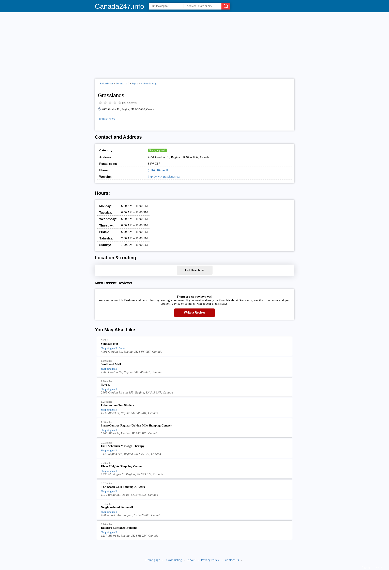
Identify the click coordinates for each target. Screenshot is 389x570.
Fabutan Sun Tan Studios (117, 405)
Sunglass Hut (109, 343)
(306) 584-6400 (106, 118)
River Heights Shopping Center (121, 466)
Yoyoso (105, 384)
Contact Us (232, 559)
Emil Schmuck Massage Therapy (122, 446)
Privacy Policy (210, 559)
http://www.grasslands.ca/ (164, 176)
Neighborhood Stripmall (117, 507)
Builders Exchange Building (119, 527)
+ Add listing (174, 559)
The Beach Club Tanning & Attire (123, 486)
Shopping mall (157, 150)
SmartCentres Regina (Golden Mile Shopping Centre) (136, 425)
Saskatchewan (106, 83)
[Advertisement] (194, 43)
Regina (134, 83)
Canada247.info (119, 6)
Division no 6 (122, 83)
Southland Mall (111, 364)
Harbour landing (148, 83)
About (191, 559)
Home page (152, 559)
